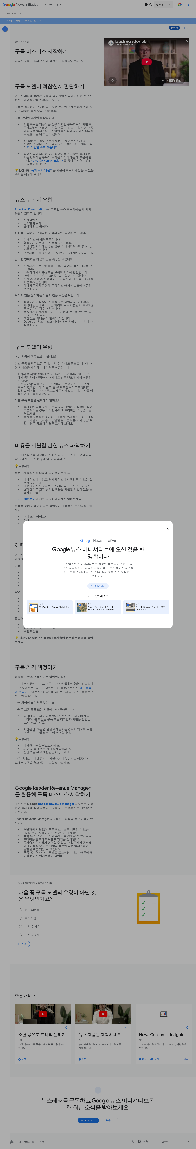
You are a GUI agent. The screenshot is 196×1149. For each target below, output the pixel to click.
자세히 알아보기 (98, 586)
